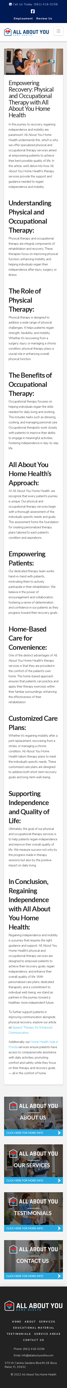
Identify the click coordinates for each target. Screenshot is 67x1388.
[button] (58, 31)
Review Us (44, 19)
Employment (23, 19)
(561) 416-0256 (33, 1349)
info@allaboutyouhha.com (37, 1355)
